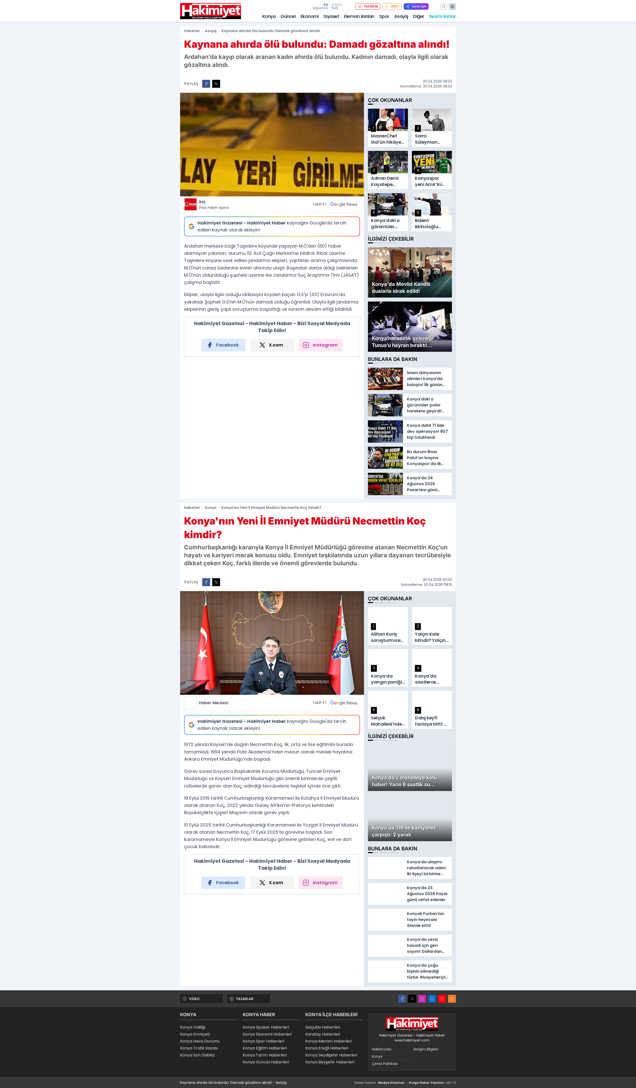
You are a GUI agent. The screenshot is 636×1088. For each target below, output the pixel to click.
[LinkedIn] (432, 999)
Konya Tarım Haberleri (265, 1055)
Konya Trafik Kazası (199, 1048)
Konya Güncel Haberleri (266, 1062)
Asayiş (401, 16)
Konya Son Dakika (197, 1055)
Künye (377, 1056)
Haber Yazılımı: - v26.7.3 (405, 1083)
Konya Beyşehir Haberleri (329, 1062)
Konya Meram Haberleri (328, 1041)
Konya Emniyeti (195, 1034)
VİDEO (395, 6)
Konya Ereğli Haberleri (326, 1048)
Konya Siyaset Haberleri (266, 1027)
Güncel (287, 16)
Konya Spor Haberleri (263, 1041)
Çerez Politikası (385, 1063)
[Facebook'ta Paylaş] (206, 84)
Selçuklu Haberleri (322, 1027)
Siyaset (331, 16)
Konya (269, 16)
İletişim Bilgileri (425, 1049)
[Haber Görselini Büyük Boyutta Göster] (272, 144)
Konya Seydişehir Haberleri (331, 1055)
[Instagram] (422, 999)
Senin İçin (419, 6)
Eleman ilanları (359, 16)
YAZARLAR (371, 6)
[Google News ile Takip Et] (344, 204)
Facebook (227, 345)
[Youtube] (442, 999)
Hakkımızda (381, 1049)
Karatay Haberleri (322, 1034)
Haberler (192, 30)
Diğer (418, 16)
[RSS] (452, 999)
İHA (214, 204)
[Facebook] (402, 999)
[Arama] (443, 6)
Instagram (325, 345)
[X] (412, 999)
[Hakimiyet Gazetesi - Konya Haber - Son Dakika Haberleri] (412, 1024)
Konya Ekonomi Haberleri (267, 1034)
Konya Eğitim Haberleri (265, 1048)
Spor (384, 16)
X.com (276, 345)
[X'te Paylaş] (216, 84)
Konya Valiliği (192, 1027)
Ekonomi (310, 16)
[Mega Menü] (452, 6)
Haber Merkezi (213, 703)
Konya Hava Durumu (200, 1041)
